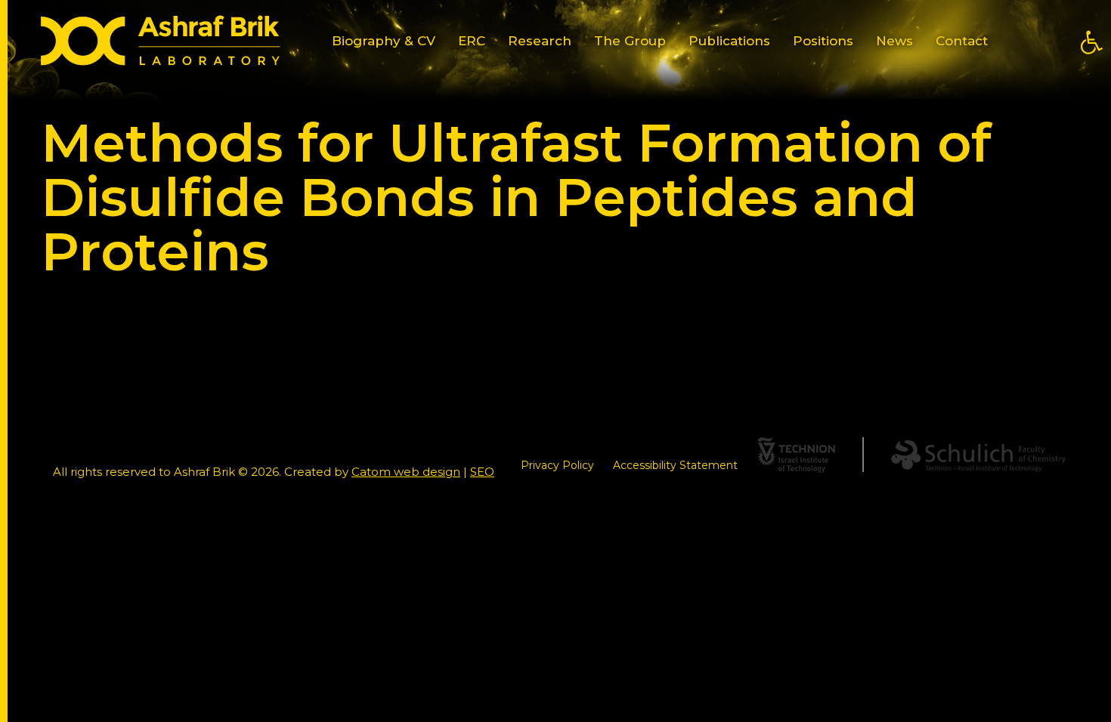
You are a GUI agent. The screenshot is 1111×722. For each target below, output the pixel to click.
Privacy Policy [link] (557, 465)
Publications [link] (729, 40)
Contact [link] (962, 40)
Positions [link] (823, 40)
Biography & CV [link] (383, 40)
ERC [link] (471, 40)
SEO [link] (482, 471)
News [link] (894, 40)
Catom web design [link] (405, 471)
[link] (1091, 42)
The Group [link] (630, 40)
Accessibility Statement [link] (675, 465)
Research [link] (539, 40)
